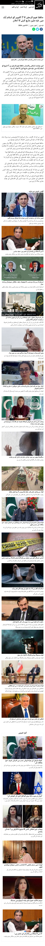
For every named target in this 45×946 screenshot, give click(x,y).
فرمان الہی (28, 1)
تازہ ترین (31, 7)
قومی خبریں (33, 25)
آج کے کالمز (15, 7)
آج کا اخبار (23, 7)
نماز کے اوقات (18, 1)
